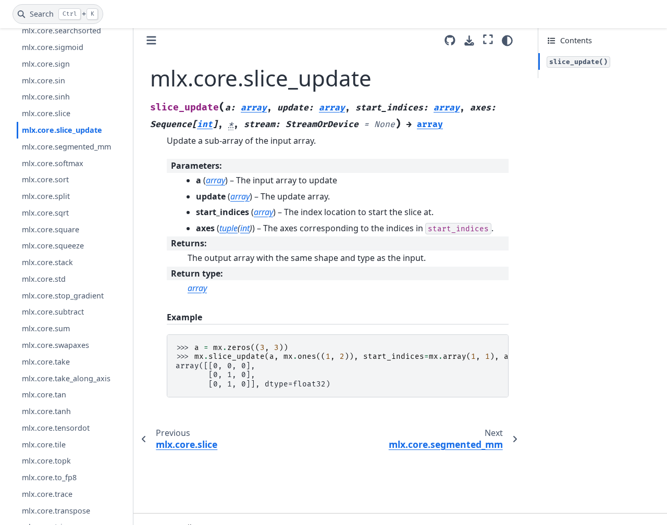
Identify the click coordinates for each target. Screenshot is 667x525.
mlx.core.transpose (56, 510)
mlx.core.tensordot (56, 428)
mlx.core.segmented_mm (66, 147)
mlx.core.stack (47, 262)
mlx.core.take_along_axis (66, 378)
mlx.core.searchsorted (61, 30)
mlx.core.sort (45, 179)
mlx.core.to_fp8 (49, 477)
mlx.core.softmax (52, 163)
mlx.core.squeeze (53, 246)
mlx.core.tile (44, 444)
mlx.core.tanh (46, 411)
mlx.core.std (44, 279)
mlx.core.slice (46, 113)
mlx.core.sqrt (45, 213)
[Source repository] (450, 40)
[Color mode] (507, 40)
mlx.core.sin (43, 80)
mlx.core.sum (46, 328)
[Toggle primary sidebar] (151, 40)
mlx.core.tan (44, 394)
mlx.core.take (46, 362)
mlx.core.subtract (53, 312)
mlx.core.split (46, 196)
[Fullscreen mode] (488, 39)
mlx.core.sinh (46, 97)
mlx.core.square (50, 229)
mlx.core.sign (46, 64)
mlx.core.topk (46, 461)
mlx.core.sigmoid (52, 47)
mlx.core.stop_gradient (63, 295)
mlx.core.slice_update (62, 130)
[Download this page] (469, 40)
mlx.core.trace (47, 494)
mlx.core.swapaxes (55, 345)
